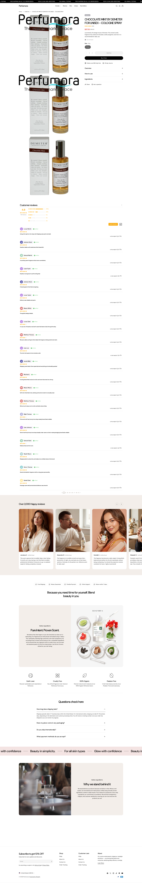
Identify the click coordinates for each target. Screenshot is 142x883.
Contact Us (62, 862)
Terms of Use (38, 865)
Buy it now (104, 58)
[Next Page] (80, 493)
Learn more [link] (101, 863)
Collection (26, 11)
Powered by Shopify (34, 877)
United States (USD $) (27, 873)
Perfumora (23, 6)
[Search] (116, 5)
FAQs (60, 856)
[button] (62, 492)
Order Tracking (63, 865)
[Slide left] (117, 504)
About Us (61, 859)
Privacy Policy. (45, 865)
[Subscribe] (51, 861)
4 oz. (89, 47)
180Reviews (23, 214)
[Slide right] (121, 504)
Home (20, 11)
